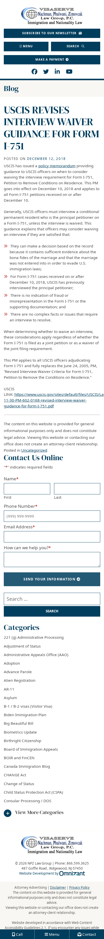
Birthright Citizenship (22, 740)
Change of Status (19, 783)
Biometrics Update (20, 732)
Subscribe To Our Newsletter (50, 33)
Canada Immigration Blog (27, 766)
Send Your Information (49, 579)
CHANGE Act (15, 774)
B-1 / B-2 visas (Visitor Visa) (28, 706)
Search (74, 46)
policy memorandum (56, 165)
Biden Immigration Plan (25, 714)
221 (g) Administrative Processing (34, 637)
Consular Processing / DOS (27, 800)
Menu (28, 46)
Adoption (12, 663)
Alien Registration (19, 680)
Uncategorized (34, 450)
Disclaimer (58, 887)
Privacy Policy (79, 887)
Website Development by (52, 873)
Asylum (10, 697)
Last (57, 497)
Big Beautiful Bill (18, 723)
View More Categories (39, 812)
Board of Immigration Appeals (31, 749)
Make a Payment (50, 59)
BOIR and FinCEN (19, 757)
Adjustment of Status (22, 646)
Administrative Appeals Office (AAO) (36, 654)
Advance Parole (18, 671)
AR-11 (9, 689)
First (7, 497)
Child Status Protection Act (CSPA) (33, 792)
